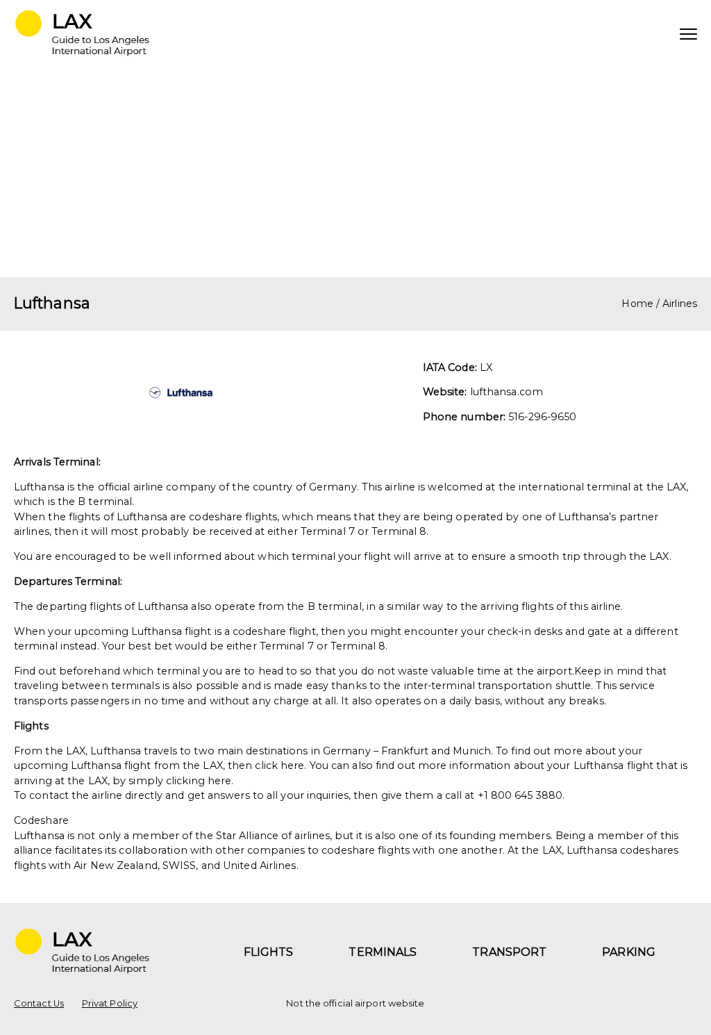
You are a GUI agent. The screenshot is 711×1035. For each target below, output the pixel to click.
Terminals (383, 952)
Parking (628, 952)
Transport (509, 952)
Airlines (679, 303)
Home (637, 303)
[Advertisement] (355, 173)
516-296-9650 (542, 417)
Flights (269, 952)
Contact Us (39, 1003)
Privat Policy (109, 1003)
